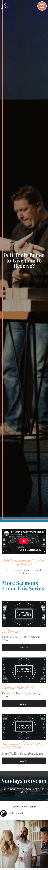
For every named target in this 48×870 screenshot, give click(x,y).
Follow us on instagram (24, 806)
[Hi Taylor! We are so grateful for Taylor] (24, 844)
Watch (24, 647)
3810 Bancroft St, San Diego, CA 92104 (24, 790)
